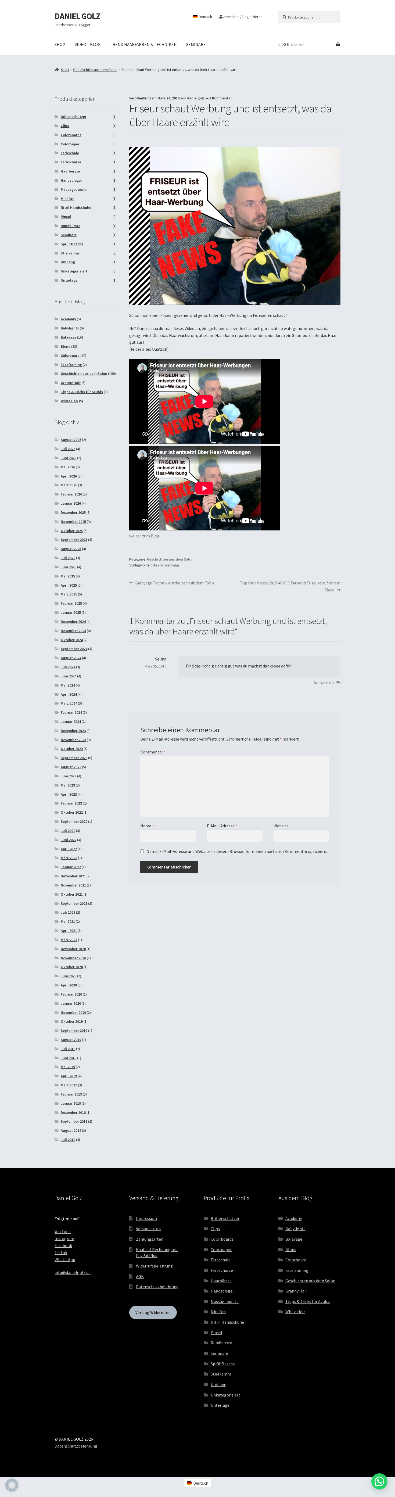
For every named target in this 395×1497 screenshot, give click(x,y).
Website (281, 825)
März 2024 (69, 703)
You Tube (63, 1231)
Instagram (64, 1238)
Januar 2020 (71, 1003)
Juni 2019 (68, 1058)
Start (65, 69)
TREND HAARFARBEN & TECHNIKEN (143, 44)
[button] (12, 1485)
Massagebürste (74, 189)
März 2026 (69, 485)
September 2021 (74, 903)
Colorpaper (70, 144)
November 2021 (73, 885)
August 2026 (71, 439)
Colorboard (70, 355)
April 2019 (69, 1076)
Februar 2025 (71, 603)
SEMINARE (196, 44)
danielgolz (196, 98)
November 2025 (73, 521)
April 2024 (69, 694)
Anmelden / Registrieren (242, 16)
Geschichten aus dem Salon (95, 69)
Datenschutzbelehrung (157, 1286)
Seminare (69, 234)
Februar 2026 (71, 494)
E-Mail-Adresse (222, 825)
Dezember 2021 (73, 876)
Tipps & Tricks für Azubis (82, 391)
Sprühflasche (72, 244)
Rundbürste (70, 225)
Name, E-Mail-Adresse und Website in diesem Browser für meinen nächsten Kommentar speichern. (236, 851)
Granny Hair (71, 382)
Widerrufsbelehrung (154, 1266)
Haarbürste (70, 171)
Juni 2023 (68, 776)
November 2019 (73, 1012)
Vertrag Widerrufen (153, 1312)
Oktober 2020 (72, 966)
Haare (158, 565)
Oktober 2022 (72, 812)
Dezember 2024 (73, 621)
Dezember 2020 (73, 948)
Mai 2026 (68, 467)
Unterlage (69, 280)
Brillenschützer (73, 116)
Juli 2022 (68, 830)
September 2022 (74, 821)
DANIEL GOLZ (77, 16)
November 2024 (73, 630)
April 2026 (69, 476)
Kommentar (153, 752)
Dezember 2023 (73, 730)
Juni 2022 (68, 839)
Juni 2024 (68, 676)
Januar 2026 (71, 503)
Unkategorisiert (74, 271)
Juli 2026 (68, 448)
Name (147, 825)
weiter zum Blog (144, 536)
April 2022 (69, 848)
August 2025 (71, 548)
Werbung (171, 565)
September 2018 (74, 1121)
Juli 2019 (68, 1048)
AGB (140, 1276)
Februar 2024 (71, 712)
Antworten (324, 682)
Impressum (146, 1218)
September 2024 (74, 648)
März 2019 (69, 1085)
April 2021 (69, 930)
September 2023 (74, 757)
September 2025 (74, 539)
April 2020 (69, 985)
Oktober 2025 (72, 530)
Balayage (68, 337)
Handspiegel (71, 180)
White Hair (69, 401)
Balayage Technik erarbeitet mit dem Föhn (174, 583)
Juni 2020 (68, 976)
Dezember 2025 (73, 512)
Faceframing (71, 364)
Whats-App (65, 1259)
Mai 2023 (68, 785)
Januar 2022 (71, 866)
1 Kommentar (220, 98)
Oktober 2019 (72, 1021)
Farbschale (70, 152)
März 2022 (69, 857)
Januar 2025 (71, 612)
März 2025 (69, 594)
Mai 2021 (68, 921)
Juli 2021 (68, 912)
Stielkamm (70, 253)
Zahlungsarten (149, 1239)
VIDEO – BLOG (87, 44)
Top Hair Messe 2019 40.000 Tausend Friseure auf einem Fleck (290, 586)
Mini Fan (67, 198)
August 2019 (71, 1039)
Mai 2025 (68, 576)
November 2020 (73, 958)
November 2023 (73, 739)
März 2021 (69, 939)
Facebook (63, 1245)
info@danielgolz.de (73, 1272)
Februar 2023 (71, 803)
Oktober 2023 (72, 748)
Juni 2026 (68, 457)
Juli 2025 (68, 557)
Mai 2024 (68, 685)
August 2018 (71, 1130)
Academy (68, 319)
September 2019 (74, 1030)
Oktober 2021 (72, 894)
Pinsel (66, 216)
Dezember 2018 (73, 1112)
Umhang (68, 262)
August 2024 (71, 657)
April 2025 (69, 585)
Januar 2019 (71, 1103)
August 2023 (71, 766)
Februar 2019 (71, 1094)
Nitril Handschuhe (76, 207)
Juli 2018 (68, 1139)
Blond (65, 346)
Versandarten (148, 1228)
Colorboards (71, 134)
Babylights (70, 328)
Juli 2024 (68, 667)
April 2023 (69, 794)
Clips (65, 125)
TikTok (61, 1252)
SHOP (60, 44)
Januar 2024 (71, 721)
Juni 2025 (68, 567)
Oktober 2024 (72, 639)
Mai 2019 (68, 1066)
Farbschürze (71, 162)
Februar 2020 (71, 994)
